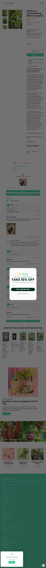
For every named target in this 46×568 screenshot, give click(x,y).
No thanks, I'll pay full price (23, 293)
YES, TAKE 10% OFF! (23, 289)
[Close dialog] (35, 270)
